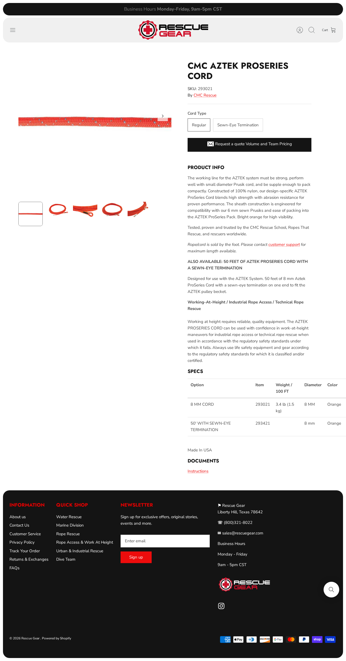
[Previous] (103, 9)
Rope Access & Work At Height (84, 542)
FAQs (14, 568)
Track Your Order (24, 551)
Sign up (136, 557)
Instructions (198, 471)
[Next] (242, 9)
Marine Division (70, 525)
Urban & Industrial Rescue (79, 551)
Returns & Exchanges (28, 559)
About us (17, 517)
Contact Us (19, 525)
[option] (95, 122)
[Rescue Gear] (173, 30)
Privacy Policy (22, 542)
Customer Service (25, 534)
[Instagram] (221, 606)
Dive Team (65, 559)
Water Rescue (69, 517)
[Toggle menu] (15, 30)
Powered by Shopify (56, 638)
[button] (331, 589)
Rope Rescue (68, 534)
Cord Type (197, 113)
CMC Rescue (205, 95)
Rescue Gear (30, 638)
